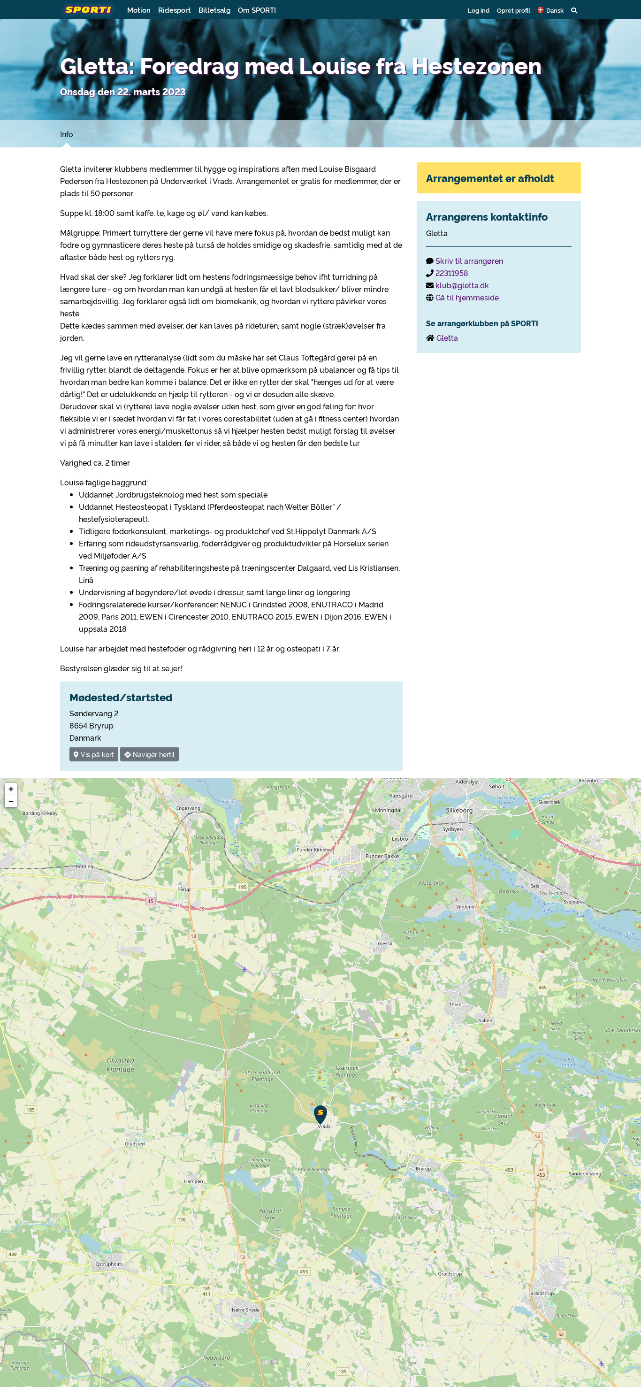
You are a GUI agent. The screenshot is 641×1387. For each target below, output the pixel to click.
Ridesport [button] (174, 10)
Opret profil (513, 10)
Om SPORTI (257, 10)
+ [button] (11, 789)
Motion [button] (139, 10)
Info (66, 134)
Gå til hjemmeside (467, 297)
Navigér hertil (153, 754)
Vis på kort (96, 754)
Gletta (447, 337)
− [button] (11, 801)
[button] (550, 10)
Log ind (478, 10)
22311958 (451, 273)
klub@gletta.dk (462, 285)
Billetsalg (214, 10)
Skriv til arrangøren (469, 260)
